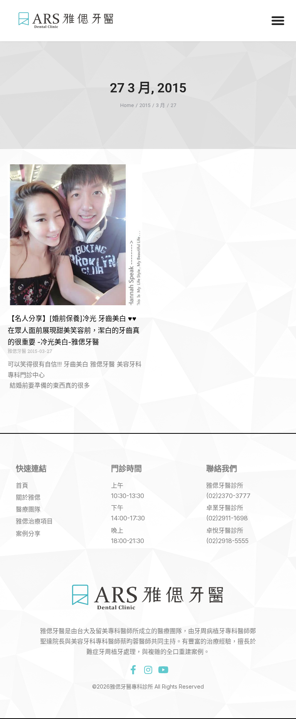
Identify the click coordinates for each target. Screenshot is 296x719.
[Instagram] (148, 669)
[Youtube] (163, 669)
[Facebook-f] (133, 669)
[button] (277, 20)
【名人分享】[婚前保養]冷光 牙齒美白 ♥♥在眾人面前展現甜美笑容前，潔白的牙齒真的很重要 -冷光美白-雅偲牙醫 (74, 330)
